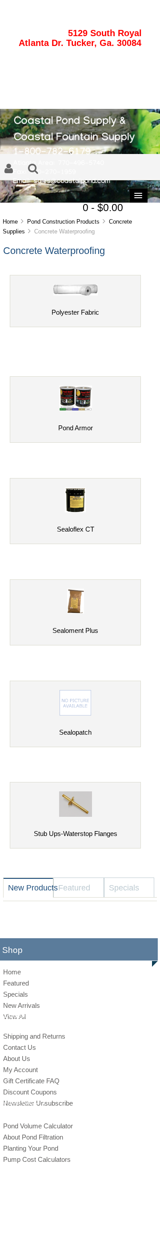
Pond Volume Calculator (38, 1126)
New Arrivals (21, 1005)
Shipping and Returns (34, 1036)
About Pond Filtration (33, 1137)
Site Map (39, 1236)
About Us (16, 1058)
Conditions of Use (111, 1236)
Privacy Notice (70, 1236)
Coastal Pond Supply (73, 1221)
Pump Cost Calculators (37, 1159)
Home (10, 221)
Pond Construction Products (63, 221)
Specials (15, 994)
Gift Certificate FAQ (31, 1081)
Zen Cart (141, 1221)
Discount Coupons (30, 1092)
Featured (16, 983)
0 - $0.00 (103, 207)
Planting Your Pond (30, 1148)
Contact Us (19, 1047)
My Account (20, 1069)
